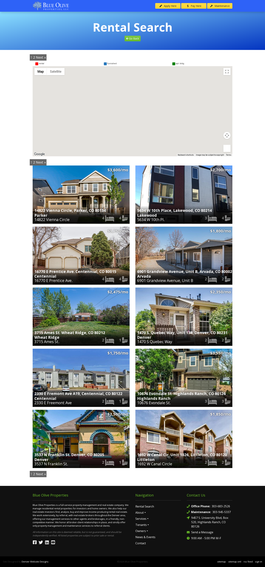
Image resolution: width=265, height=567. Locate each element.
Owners (140, 531)
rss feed (248, 561)
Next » (41, 57)
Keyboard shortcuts (186, 155)
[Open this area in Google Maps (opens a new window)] (39, 154)
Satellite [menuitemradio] (55, 71)
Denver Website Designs (35, 561)
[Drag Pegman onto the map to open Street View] (227, 148)
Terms (228, 155)
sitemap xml (234, 561)
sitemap (221, 561)
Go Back (133, 38)
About (139, 513)
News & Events (145, 537)
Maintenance (222, 6)
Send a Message (202, 532)
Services (140, 519)
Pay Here (195, 6)
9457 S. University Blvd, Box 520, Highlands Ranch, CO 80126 (209, 522)
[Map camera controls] (227, 135)
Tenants (141, 525)
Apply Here (169, 6)
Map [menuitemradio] (40, 71)
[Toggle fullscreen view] (227, 71)
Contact (140, 543)
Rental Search (144, 506)
